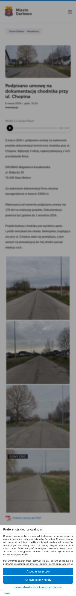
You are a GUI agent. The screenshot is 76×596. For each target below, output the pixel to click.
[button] (38, 571)
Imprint (7, 593)
